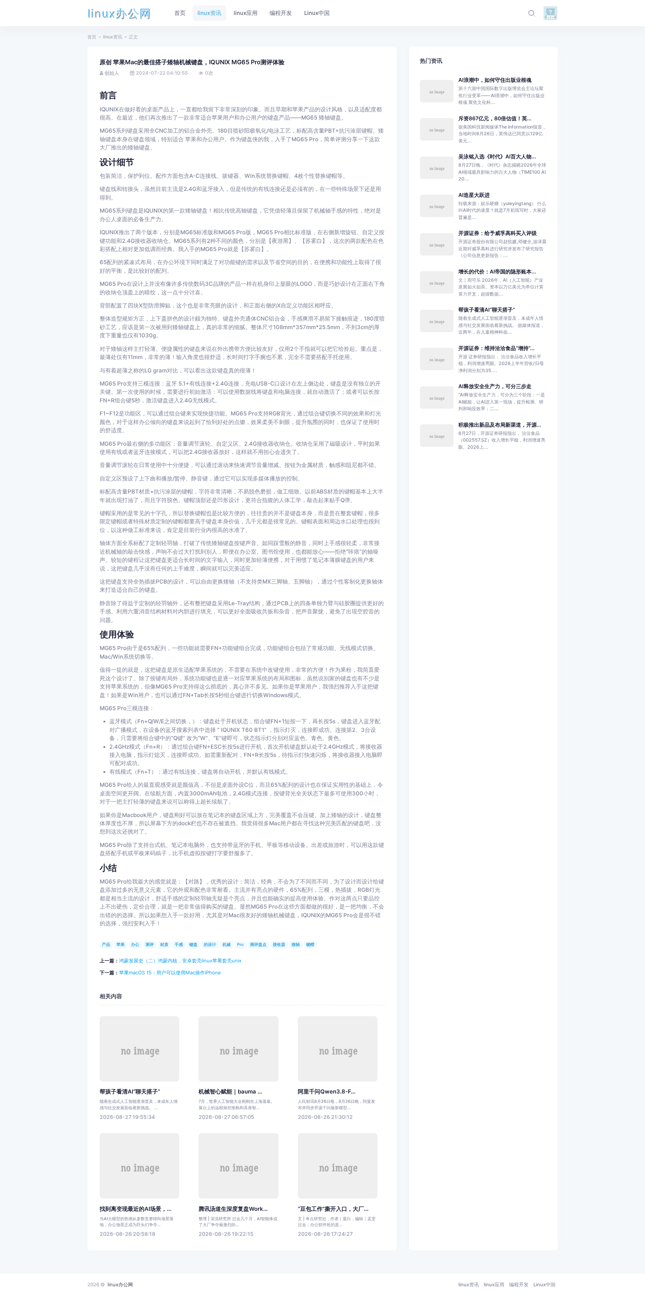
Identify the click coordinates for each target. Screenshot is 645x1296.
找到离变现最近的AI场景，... (135, 1209)
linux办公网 (119, 13)
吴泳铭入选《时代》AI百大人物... (497, 156)
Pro (240, 944)
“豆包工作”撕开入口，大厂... (333, 1209)
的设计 (210, 944)
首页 (91, 37)
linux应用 (494, 1284)
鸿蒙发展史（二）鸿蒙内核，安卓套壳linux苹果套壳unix (180, 961)
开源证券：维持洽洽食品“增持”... (496, 348)
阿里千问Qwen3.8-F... (326, 1091)
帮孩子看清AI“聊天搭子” (130, 1091)
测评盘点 (258, 944)
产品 (106, 944)
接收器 (279, 944)
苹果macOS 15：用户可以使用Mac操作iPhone (170, 972)
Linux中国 (544, 1284)
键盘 (193, 944)
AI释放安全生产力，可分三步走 (495, 386)
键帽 (310, 944)
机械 (226, 944)
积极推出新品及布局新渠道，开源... (499, 424)
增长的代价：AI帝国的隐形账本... (497, 271)
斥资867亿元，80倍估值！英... (495, 118)
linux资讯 (112, 37)
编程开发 (519, 1284)
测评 (150, 944)
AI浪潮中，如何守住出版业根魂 (495, 80)
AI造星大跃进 (474, 195)
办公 (135, 944)
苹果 (120, 944)
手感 (179, 944)
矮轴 (296, 944)
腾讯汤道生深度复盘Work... (233, 1209)
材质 (164, 944)
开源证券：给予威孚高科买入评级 (497, 233)
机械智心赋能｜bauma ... (230, 1091)
